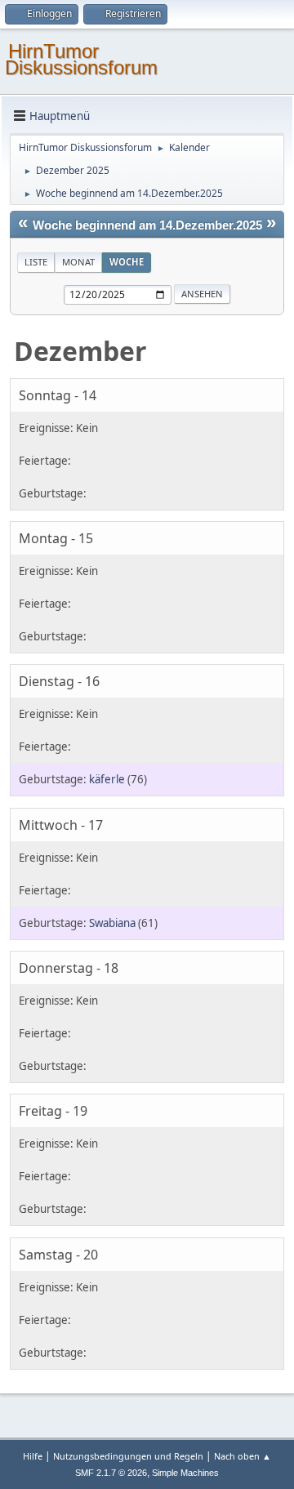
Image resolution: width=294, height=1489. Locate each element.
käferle (107, 779)
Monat (78, 262)
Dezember (80, 350)
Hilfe (32, 1456)
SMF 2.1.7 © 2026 (111, 1473)
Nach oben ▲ (242, 1456)
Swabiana (112, 923)
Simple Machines (185, 1473)
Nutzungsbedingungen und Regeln (128, 1456)
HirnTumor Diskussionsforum (81, 59)
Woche (126, 262)
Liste (35, 262)
